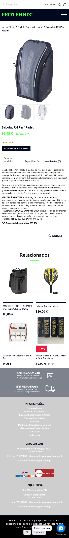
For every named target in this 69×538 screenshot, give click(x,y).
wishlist (57, 235)
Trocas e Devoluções (34, 418)
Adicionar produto (16, 148)
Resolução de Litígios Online (34, 428)
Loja (12, 27)
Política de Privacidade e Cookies (34, 425)
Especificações (32, 161)
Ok (27, 532)
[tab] (12, 159)
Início (5, 27)
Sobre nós (34, 435)
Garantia (34, 421)
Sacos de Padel (34, 27)
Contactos (34, 431)
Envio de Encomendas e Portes (34, 414)
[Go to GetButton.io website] (61, 534)
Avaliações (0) (53, 161)
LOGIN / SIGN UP (49, 4)
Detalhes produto (9, 160)
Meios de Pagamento (34, 411)
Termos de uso (34, 408)
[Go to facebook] (61, 528)
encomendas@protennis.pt (37, 460)
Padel (20, 27)
